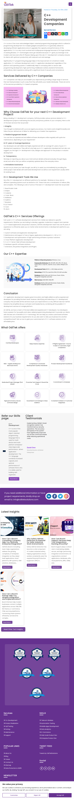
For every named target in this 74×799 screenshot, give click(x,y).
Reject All (37, 795)
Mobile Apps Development (50, 726)
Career (7, 759)
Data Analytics (46, 729)
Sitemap (8, 765)
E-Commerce (46, 732)
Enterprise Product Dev (49, 738)
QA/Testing (9, 726)
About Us (8, 753)
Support (8, 735)
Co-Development (11, 720)
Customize (14, 795)
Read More (13, 479)
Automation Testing (48, 723)
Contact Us (9, 762)
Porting (7, 729)
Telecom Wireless (47, 720)
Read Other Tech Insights (13, 629)
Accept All (60, 795)
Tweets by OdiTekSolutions (49, 753)
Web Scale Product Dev (49, 735)
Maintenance (9, 732)
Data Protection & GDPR (13, 768)
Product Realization (11, 723)
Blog (6, 756)
